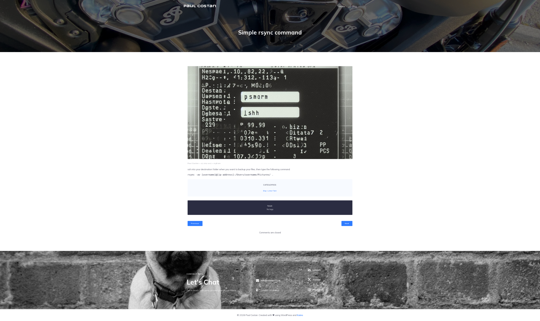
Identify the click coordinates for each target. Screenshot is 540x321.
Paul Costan (193, 163)
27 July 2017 (206, 163)
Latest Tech (272, 191)
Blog (354, 6)
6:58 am (217, 163)
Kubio (300, 315)
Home (342, 6)
